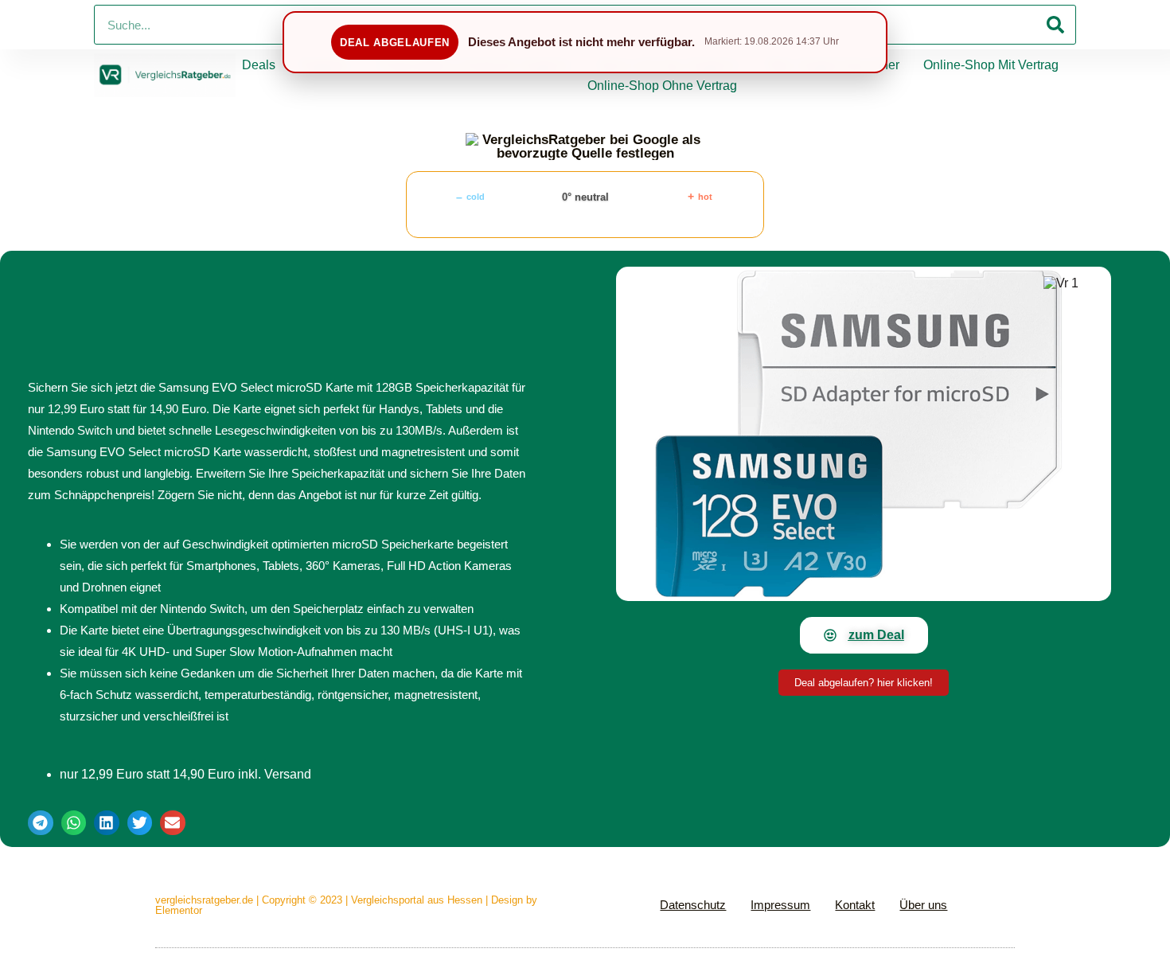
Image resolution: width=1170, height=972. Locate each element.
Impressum (780, 904)
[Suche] (1055, 25)
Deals (258, 65)
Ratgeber (325, 65)
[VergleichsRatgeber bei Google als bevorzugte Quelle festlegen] (585, 146)
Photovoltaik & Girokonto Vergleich (474, 65)
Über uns (923, 904)
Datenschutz (693, 904)
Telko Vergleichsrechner (831, 65)
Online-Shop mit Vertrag (991, 65)
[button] (40, 823)
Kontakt (855, 904)
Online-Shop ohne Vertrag (662, 85)
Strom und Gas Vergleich (667, 65)
